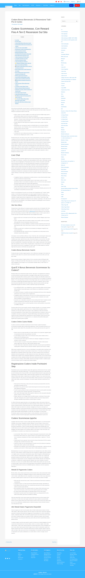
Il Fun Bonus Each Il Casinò (20, 92)
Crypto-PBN (63, 87)
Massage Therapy (73, 554)
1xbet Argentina (64, 33)
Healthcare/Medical (61, 562)
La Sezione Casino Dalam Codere (21, 86)
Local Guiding (73, 552)
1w (61, 29)
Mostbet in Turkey (64, 140)
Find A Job (33, 557)
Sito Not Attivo (18, 41)
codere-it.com (32, 211)
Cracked (62, 85)
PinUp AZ (63, 165)
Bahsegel (63, 58)
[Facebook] (56, 1)
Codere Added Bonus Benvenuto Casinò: (23, 43)
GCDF (32, 5)
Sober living (63, 186)
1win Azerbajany (64, 31)
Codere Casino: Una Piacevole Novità (22, 78)
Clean (62, 64)
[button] (40, 5)
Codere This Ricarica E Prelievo (21, 61)
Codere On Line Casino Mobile (21, 47)
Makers (62, 127)
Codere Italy (63, 71)
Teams (62, 194)
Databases (63, 91)
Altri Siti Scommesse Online (20, 60)
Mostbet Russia (64, 148)
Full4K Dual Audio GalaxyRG (67, 233)
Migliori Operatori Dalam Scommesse (22, 87)
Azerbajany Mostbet (65, 54)
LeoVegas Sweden (64, 121)
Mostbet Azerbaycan (65, 133)
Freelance (59, 559)
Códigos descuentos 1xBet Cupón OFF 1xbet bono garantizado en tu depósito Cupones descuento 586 (68, 79)
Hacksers (63, 102)
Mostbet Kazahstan (65, 144)
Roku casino (63, 179)
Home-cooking (60, 563)
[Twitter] (58, 1)
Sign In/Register (34, 552)
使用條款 (40, 572)
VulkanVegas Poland (65, 209)
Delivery (58, 555)
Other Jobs (72, 555)
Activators (63, 50)
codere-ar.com (64, 75)
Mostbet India (64, 142)
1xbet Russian (64, 48)
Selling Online (73, 563)
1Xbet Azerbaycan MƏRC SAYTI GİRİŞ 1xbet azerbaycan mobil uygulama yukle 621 (69, 39)
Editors (62, 96)
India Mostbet (64, 106)
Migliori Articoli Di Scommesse (21, 75)
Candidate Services (35, 554)
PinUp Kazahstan (64, 171)
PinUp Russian (64, 173)
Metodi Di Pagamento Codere (21, 52)
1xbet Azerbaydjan (65, 43)
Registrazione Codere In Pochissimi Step (23, 49)
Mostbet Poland (64, 146)
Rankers (62, 177)
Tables (62, 192)
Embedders (63, 98)
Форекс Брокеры (64, 217)
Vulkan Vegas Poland (65, 206)
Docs (62, 94)
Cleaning (58, 554)
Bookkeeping (63, 62)
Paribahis (63, 159)
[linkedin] (61, 1)
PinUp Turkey (64, 175)
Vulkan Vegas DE (64, 204)
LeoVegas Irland (64, 119)
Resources (38, 5)
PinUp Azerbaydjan (65, 167)
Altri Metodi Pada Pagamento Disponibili (23, 53)
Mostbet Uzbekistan (65, 152)
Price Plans (45, 5)
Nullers (62, 156)
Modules (63, 129)
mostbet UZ (63, 150)
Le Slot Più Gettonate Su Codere (21, 58)
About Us (20, 554)
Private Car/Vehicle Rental (73, 561)
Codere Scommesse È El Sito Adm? (22, 57)
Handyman (59, 560)
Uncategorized (15, 24)
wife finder (63, 211)
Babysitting (59, 552)
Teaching (72, 565)
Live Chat (17, 39)
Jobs (20, 5)
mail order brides (64, 125)
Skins (62, 184)
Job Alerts (33, 555)
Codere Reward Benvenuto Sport (21, 94)
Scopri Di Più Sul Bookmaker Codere (22, 77)
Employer (73, 1)
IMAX (62, 104)
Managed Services (47, 554)
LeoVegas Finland (64, 114)
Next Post (54, 542)
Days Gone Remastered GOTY (67, 229)
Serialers (62, 182)
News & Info (63, 154)
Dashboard (46, 559)
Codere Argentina (64, 69)
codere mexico (64, 73)
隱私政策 (45, 572)
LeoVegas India (64, 117)
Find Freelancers (26, 5)
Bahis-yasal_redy (64, 56)
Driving (58, 557)
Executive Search (47, 557)
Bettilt (62, 60)
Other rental (72, 557)
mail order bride (64, 123)
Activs (62, 52)
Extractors (63, 100)
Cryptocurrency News (65, 89)
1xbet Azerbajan (64, 35)
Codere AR (63, 67)
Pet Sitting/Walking (73, 559)
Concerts (63, 83)
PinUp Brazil (63, 169)
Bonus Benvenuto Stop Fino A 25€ (22, 55)
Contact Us (52, 5)
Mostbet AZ (63, 131)
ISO (62, 108)
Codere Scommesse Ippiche (20, 50)
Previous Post (8, 542)
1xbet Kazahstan (64, 45)
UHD (62, 196)
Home (15, 5)
